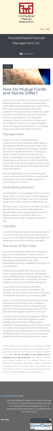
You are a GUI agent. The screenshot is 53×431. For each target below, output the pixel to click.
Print (7, 66)
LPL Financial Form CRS (12, 396)
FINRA (10, 403)
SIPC (16, 403)
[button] (44, 29)
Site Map (5, 419)
